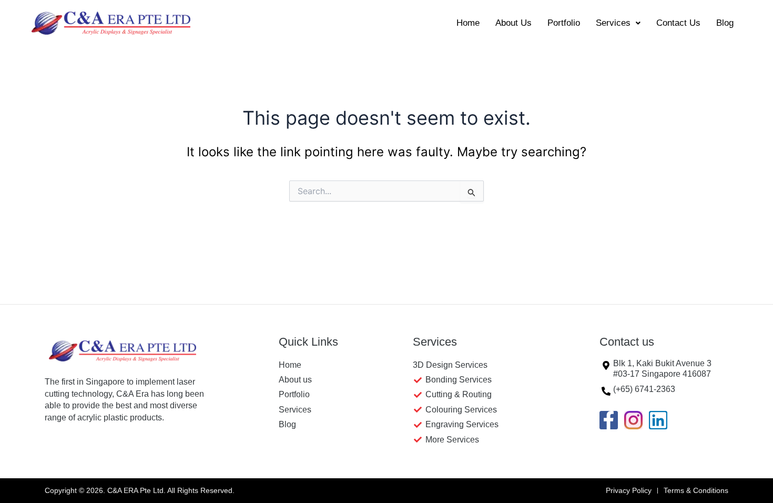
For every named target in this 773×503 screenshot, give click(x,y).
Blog (725, 23)
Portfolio (563, 23)
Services (613, 23)
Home (468, 23)
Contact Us (678, 23)
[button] (618, 23)
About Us (513, 23)
